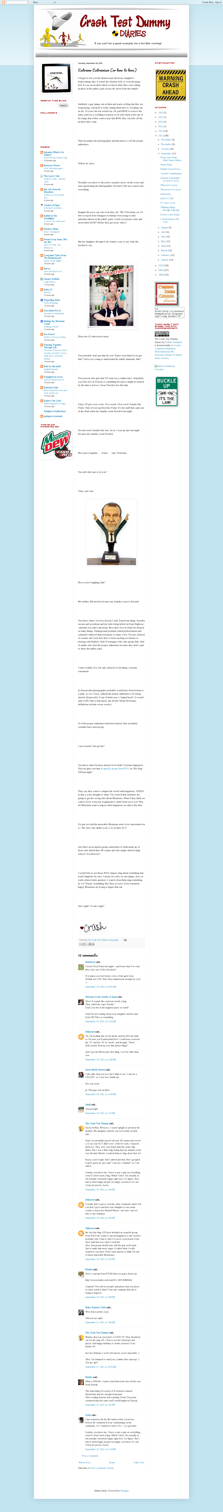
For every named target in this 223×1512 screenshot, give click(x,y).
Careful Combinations (171, 173)
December (166, 139)
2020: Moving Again (53, 168)
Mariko (88, 1377)
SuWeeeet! (165, 194)
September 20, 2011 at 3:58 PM (100, 1297)
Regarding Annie (52, 300)
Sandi (88, 1104)
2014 (161, 122)
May (163, 241)
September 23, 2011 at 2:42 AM (100, 1405)
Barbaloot (90, 962)
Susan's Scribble (51, 279)
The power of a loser (170, 189)
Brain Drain (166, 164)
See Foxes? (49, 334)
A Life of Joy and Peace (54, 221)
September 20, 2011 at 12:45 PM (100, 1094)
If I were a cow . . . (169, 203)
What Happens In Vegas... (55, 403)
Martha (88, 1269)
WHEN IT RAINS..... (54, 208)
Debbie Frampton (173, 342)
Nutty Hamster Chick (95, 1307)
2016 (161, 112)
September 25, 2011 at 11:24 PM (100, 1449)
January (165, 260)
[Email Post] (125, 940)
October (165, 149)
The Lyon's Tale (52, 176)
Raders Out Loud (52, 401)
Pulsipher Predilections (55, 411)
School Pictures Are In (54, 379)
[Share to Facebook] (90, 944)
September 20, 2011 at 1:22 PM (100, 1113)
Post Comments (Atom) (102, 1468)
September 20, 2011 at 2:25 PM (100, 1259)
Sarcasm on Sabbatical (54, 313)
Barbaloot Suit (51, 387)
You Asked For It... (53, 310)
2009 (161, 270)
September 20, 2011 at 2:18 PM (100, 1218)
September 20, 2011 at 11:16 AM (100, 1021)
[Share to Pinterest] (93, 944)
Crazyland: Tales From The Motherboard (55, 256)
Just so (47, 268)
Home (43, 54)
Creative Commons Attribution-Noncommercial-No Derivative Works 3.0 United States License (168, 351)
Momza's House (52, 165)
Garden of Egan (52, 205)
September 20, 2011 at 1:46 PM (100, 1189)
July (163, 232)
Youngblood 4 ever (53, 377)
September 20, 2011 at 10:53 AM (100, 987)
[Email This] (80, 944)
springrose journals (53, 416)
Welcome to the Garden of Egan (101, 997)
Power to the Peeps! (170, 214)
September (166, 153)
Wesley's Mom (51, 229)
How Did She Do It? (53, 271)
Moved (47, 292)
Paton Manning (51, 303)
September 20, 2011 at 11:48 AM (100, 1059)
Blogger (124, 1491)
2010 (161, 265)
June (163, 236)
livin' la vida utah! (52, 366)
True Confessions (51, 232)
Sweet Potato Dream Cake (55, 157)
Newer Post (84, 1462)
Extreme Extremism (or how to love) (170, 179)
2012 (161, 131)
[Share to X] (87, 944)
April (164, 246)
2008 (161, 275)
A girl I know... (50, 282)
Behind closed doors (170, 169)
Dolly (88, 1415)
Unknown (90, 1032)
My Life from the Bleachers (52, 190)
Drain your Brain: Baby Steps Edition (170, 158)
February (165, 255)
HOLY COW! (167, 198)
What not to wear (168, 185)
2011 (160, 135)
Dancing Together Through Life (52, 346)
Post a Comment (90, 1456)
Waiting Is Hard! (51, 326)
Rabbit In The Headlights (50, 217)
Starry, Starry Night (52, 261)
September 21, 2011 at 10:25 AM (100, 1367)
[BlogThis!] (84, 944)
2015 (161, 117)
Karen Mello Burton (95, 1070)
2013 (161, 126)
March (164, 250)
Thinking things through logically (169, 208)
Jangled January (51, 369)
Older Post (139, 1462)
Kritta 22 (48, 289)
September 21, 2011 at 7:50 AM (100, 1322)
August (165, 227)
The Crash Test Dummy (97, 1123)
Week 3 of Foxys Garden (55, 337)
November (166, 144)
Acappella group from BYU (115, 768)
